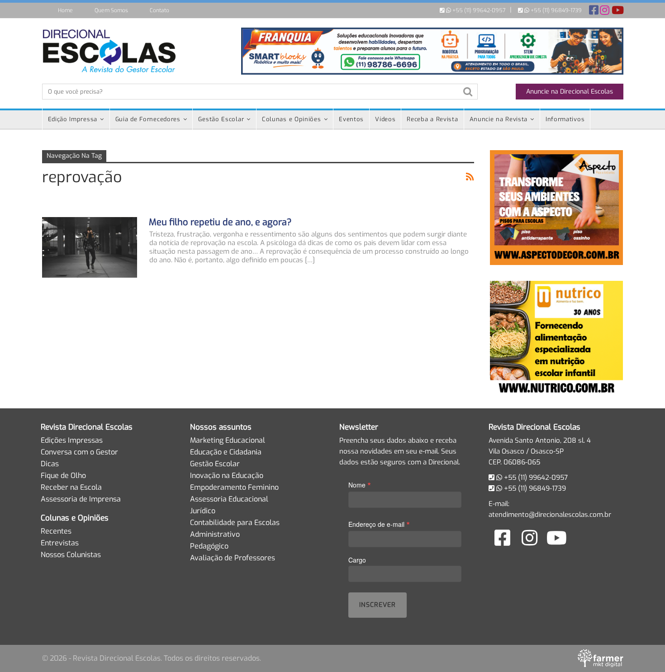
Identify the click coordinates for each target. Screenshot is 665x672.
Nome (359, 484)
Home (65, 10)
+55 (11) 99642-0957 (478, 10)
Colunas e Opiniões (291, 119)
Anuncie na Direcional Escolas (569, 91)
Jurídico (202, 511)
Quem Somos (111, 10)
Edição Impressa (73, 119)
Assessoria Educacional (229, 499)
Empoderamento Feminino (234, 487)
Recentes (56, 531)
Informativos (565, 119)
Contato (159, 10)
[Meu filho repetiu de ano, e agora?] (89, 247)
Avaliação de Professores (232, 558)
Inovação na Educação (226, 475)
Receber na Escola (71, 487)
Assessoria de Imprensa (81, 499)
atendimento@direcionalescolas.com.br (550, 514)
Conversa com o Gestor (79, 452)
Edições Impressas (72, 440)
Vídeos (385, 119)
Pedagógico (209, 546)
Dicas (50, 464)
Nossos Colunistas (71, 554)
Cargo (357, 559)
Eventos (351, 119)
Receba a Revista (432, 119)
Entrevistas (60, 543)
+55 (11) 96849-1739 (555, 10)
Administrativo (215, 534)
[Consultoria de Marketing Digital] (600, 658)
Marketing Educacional (227, 440)
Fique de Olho (63, 475)
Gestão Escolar (221, 119)
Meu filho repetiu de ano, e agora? (220, 222)
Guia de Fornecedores (147, 119)
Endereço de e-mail (379, 524)
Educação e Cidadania (225, 452)
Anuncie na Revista (499, 119)
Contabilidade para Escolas (235, 522)
